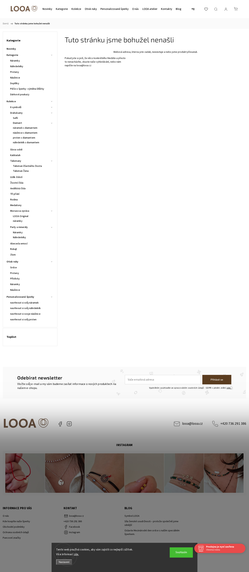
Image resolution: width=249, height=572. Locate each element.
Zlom (13, 255)
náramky (17, 221)
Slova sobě (16, 149)
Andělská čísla (18, 188)
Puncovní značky (12, 538)
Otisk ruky (12, 262)
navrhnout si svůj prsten (23, 319)
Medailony (16, 205)
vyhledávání (102, 62)
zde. (76, 554)
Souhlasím (181, 552)
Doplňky (14, 83)
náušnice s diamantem (25, 133)
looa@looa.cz (84, 65)
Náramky (15, 61)
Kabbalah (15, 155)
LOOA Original (20, 216)
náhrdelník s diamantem (26, 142)
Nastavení (64, 562)
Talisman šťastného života (27, 166)
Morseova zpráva (19, 211)
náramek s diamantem (25, 128)
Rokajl (13, 249)
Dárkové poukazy (20, 94)
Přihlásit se (217, 379)
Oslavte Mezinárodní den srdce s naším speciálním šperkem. (152, 532)
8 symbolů (15, 107)
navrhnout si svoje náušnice (25, 314)
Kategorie (12, 55)
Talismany (15, 161)
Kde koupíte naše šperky (16, 521)
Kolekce (11, 101)
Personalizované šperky (20, 297)
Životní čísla (16, 183)
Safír (15, 118)
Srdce (13, 267)
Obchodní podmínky (14, 527)
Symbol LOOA (131, 516)
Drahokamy (16, 113)
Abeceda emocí (19, 243)
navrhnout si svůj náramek (24, 303)
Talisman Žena (21, 171)
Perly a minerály (19, 227)
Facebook (60, 424)
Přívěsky (15, 279)
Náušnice (15, 78)
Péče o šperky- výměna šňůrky (27, 89)
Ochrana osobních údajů (16, 532)
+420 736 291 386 (233, 423)
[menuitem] (47, 9)
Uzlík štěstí (16, 177)
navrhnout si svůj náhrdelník (25, 308)
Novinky (11, 49)
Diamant (17, 123)
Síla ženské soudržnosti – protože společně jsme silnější (151, 523)
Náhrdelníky (16, 66)
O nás (6, 516)
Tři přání (14, 194)
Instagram (69, 424)
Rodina (14, 199)
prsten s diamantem (24, 138)
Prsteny (14, 72)
